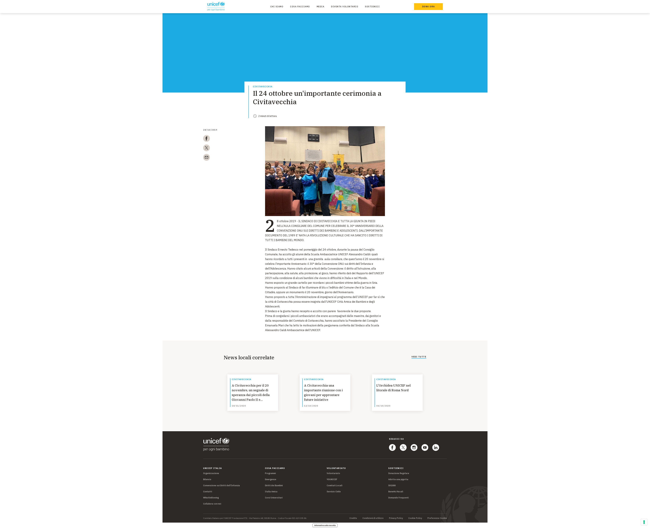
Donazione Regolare (398, 473)
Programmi (270, 473)
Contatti (207, 491)
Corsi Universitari (274, 497)
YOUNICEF (332, 479)
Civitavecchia (263, 87)
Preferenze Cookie (437, 518)
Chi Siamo (277, 6)
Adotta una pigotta (398, 479)
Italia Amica (271, 491)
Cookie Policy (415, 518)
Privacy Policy (396, 518)
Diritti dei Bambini (274, 485)
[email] (206, 158)
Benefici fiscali (395, 491)
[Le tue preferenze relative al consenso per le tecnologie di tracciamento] (644, 522)
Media (320, 6)
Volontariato (333, 473)
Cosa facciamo (300, 6)
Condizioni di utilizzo (373, 518)
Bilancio (207, 479)
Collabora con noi (212, 503)
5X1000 (392, 485)
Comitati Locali (334, 485)
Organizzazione (211, 473)
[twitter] (206, 148)
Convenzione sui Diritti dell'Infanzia (221, 485)
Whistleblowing (211, 497)
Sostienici (372, 6)
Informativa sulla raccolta (325, 525)
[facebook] (206, 139)
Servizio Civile (334, 491)
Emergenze (270, 479)
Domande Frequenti (398, 497)
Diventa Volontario (344, 6)
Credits (353, 518)
